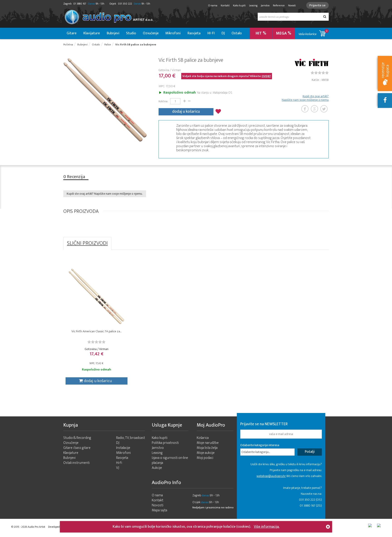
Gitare (71, 33)
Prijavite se (317, 5)
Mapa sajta (159, 510)
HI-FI (211, 33)
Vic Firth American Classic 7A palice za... (96, 331)
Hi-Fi (119, 463)
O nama (212, 5)
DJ (223, 33)
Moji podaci (205, 458)
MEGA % (283, 33)
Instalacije (123, 448)
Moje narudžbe (208, 443)
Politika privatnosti (165, 443)
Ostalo (237, 33)
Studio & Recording (77, 438)
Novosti (292, 5)
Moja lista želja (207, 448)
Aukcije (157, 468)
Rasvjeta (194, 33)
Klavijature (91, 33)
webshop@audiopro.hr (271, 476)
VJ (117, 468)
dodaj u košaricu (186, 111)
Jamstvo (265, 5)
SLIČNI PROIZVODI (87, 243)
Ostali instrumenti (76, 463)
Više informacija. (266, 527)
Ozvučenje (151, 33)
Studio (131, 33)
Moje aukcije (206, 453)
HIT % (261, 33)
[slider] (320, 73)
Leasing (253, 5)
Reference (279, 5)
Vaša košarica (313, 33)
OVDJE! (266, 76)
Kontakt (225, 5)
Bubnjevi (113, 33)
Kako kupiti (239, 5)
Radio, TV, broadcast (130, 438)
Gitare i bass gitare (77, 448)
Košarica (203, 438)
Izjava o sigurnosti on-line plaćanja (170, 460)
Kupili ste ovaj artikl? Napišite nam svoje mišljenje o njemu (305, 98)
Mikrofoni (173, 33)
